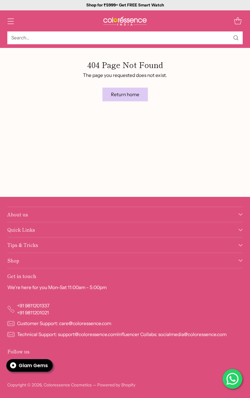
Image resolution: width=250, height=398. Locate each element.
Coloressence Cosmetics (68, 384)
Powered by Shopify (116, 384)
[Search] (236, 37)
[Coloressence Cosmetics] (125, 21)
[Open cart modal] (237, 21)
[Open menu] (10, 21)
